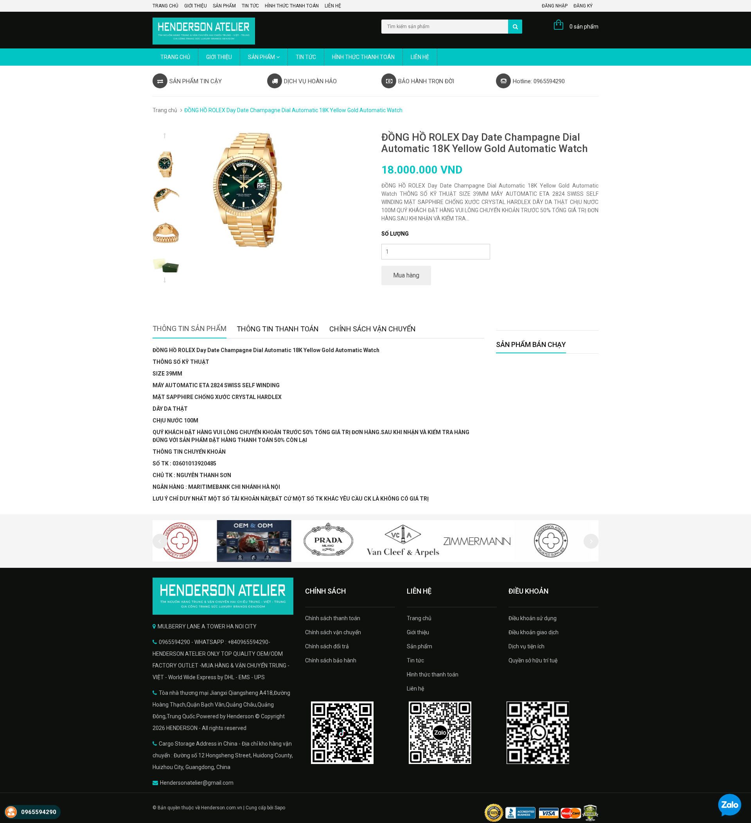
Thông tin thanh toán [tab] (278, 329)
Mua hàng (406, 275)
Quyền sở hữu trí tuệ (532, 660)
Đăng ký (583, 6)
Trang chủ (165, 6)
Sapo (280, 807)
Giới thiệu (195, 6)
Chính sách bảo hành (330, 660)
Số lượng (395, 234)
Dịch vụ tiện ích (526, 646)
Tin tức (250, 6)
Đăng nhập (555, 6)
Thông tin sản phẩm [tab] (189, 328)
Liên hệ (333, 6)
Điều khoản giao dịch (533, 632)
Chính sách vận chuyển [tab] (372, 329)
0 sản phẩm (584, 26)
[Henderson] (223, 596)
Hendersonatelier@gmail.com (197, 783)
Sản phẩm (224, 6)
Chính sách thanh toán (332, 618)
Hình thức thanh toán (292, 6)
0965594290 (38, 812)
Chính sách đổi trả (327, 646)
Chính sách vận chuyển (333, 632)
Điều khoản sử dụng (532, 618)
